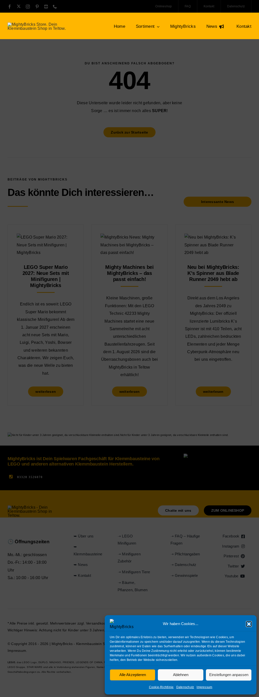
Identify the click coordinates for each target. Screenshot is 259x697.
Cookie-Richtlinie (161, 687)
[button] (248, 624)
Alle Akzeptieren (132, 675)
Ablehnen (180, 675)
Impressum (204, 687)
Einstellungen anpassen (228, 675)
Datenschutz (185, 687)
